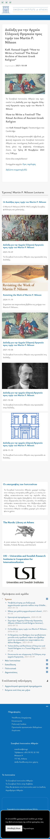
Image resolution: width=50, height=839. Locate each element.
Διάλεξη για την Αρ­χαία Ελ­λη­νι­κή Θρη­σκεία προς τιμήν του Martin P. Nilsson (23, 246)
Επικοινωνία (17, 720)
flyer (24, 164)
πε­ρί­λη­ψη (31, 164)
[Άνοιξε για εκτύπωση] (39, 71)
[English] (3, 3)
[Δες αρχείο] (47, 599)
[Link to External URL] (25, 531)
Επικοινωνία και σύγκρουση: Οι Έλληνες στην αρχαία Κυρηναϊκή (27, 655)
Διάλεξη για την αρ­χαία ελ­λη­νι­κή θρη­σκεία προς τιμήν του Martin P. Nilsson (23, 394)
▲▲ (47, 706)
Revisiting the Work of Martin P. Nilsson (22, 294)
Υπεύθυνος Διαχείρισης (21, 717)
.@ (21, 749)
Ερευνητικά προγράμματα (24, 617)
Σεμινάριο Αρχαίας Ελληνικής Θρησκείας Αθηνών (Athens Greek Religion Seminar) (26, 623)
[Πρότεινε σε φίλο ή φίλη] (43, 71)
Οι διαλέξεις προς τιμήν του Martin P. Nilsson (24, 201)
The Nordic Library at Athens (18, 522)
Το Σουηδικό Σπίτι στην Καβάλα (19, 783)
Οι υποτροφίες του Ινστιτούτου (20, 484)
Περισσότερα (28, 828)
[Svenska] (11, 3)
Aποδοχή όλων (13, 828)
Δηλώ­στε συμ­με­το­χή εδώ (16, 169)
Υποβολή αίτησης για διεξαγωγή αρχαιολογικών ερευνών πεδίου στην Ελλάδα (27, 605)
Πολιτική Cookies (19, 724)
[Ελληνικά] (7, 3)
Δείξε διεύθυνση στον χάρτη (26, 762)
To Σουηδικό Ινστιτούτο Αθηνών (19, 780)
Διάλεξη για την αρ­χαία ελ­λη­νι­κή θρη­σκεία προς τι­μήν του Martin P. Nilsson (23, 444)
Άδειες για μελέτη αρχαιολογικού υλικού (28, 612)
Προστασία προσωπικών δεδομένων (27, 727)
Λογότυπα (16, 730)
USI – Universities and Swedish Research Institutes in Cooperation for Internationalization (24, 559)
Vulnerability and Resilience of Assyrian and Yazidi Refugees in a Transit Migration (27, 648)
